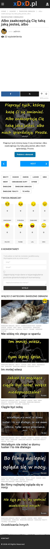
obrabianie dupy (19, 182)
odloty (4, 402)
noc (7, 479)
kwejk (26, 177)
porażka (20, 220)
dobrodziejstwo (28, 326)
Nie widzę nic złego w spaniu (21, 333)
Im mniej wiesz (11, 369)
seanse (22, 479)
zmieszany (7, 220)
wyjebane (12, 521)
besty (5, 177)
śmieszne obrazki (23, 186)
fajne (20, 242)
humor (15, 177)
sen (2, 366)
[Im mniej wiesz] (25, 351)
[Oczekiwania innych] (25, 504)
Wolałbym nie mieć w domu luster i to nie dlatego (20, 446)
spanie (31, 329)
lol (32, 242)
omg (43, 242)
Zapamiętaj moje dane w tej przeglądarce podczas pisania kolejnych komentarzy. (23, 276)
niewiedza (41, 364)
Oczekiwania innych (15, 524)
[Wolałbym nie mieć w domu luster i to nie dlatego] (25, 424)
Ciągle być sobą (12, 407)
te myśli (26, 191)
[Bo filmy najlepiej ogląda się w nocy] (25, 464)
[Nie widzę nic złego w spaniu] (25, 312)
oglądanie (14, 479)
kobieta (31, 438)
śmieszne (7, 186)
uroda (3, 441)
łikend (9, 327)
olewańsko (27, 327)
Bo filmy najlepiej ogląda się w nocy (22, 486)
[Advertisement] (25, 64)
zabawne (33, 220)
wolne (3, 331)
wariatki (25, 404)
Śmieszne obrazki (12, 17)
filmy (33, 478)
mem (45, 177)
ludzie (36, 177)
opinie (34, 182)
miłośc (7, 242)
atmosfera (20, 478)
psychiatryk (13, 402)
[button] (2, 4)
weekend (38, 329)
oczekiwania (6, 520)
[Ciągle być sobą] (25, 386)
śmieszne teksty (10, 191)
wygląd (10, 441)
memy (5, 182)
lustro (44, 438)
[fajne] (44, 301)
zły (44, 220)
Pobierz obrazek (25, 154)
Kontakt (5, 538)
